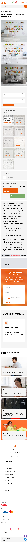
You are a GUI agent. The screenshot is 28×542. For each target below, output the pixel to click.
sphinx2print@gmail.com (14, 454)
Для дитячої (23, 9)
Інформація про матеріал (10, 112)
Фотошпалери (13, 9)
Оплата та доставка (10, 471)
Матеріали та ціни (9, 465)
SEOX (6, 540)
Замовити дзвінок (14, 456)
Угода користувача (9, 474)
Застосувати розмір (9, 104)
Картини (7, 496)
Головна (3, 9)
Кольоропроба (8, 468)
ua (8, 2)
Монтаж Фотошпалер (10, 480)
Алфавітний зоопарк (6, 11)
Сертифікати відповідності (11, 483)
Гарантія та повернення (10, 477)
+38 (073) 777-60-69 (14, 452)
